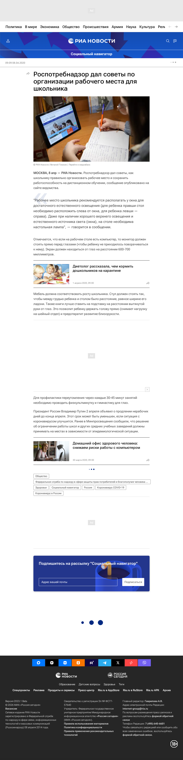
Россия (88, 487)
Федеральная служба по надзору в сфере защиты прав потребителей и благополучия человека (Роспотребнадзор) (93, 481)
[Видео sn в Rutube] (91, 662)
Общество (41, 476)
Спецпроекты (21, 690)
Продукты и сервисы (61, 690)
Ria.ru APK (152, 690)
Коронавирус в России (48, 493)
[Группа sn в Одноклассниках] (78, 662)
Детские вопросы (89, 684)
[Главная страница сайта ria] (91, 41)
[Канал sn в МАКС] (38, 662)
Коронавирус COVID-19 (110, 487)
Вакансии (11, 708)
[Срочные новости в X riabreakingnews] (131, 662)
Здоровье (41, 487)
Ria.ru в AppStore (108, 690)
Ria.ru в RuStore (133, 690)
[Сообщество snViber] (144, 662)
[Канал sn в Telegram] (104, 662)
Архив (167, 690)
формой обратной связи (137, 734)
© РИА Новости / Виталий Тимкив (50, 164)
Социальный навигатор (65, 487)
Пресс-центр (86, 690)
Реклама (38, 690)
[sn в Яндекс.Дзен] (51, 662)
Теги (121, 684)
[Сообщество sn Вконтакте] (65, 662)
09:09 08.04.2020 (15, 62)
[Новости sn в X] (118, 662)
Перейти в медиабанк (79, 164)
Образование (67, 684)
